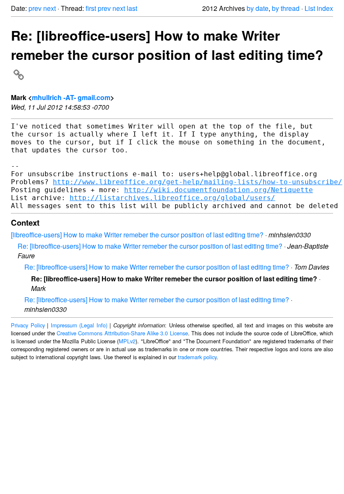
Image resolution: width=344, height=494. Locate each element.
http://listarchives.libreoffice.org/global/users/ (172, 198)
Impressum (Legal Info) (79, 325)
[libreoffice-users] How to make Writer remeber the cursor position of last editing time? (137, 234)
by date (257, 8)
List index (319, 8)
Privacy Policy (28, 325)
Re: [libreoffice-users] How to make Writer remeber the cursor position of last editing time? (167, 45)
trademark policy (197, 357)
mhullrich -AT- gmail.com (71, 97)
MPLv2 (127, 341)
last (132, 8)
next (49, 8)
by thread (286, 8)
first (91, 8)
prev (35, 8)
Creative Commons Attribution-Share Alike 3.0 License (122, 333)
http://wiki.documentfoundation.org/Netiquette (218, 190)
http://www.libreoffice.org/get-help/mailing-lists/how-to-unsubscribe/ (197, 182)
